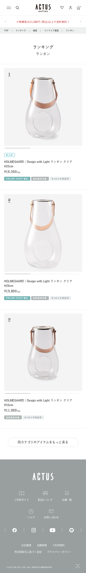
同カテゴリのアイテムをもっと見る (43, 442)
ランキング (21, 30)
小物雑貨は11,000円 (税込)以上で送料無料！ (43, 22)
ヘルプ (31, 517)
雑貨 (35, 30)
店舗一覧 (67, 500)
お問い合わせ (51, 517)
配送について (45, 500)
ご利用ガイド (21, 500)
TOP (6, 30)
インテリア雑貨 (51, 30)
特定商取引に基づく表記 (28, 552)
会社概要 (26, 545)
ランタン (70, 30)
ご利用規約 (58, 545)
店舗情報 (42, 545)
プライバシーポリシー (59, 552)
